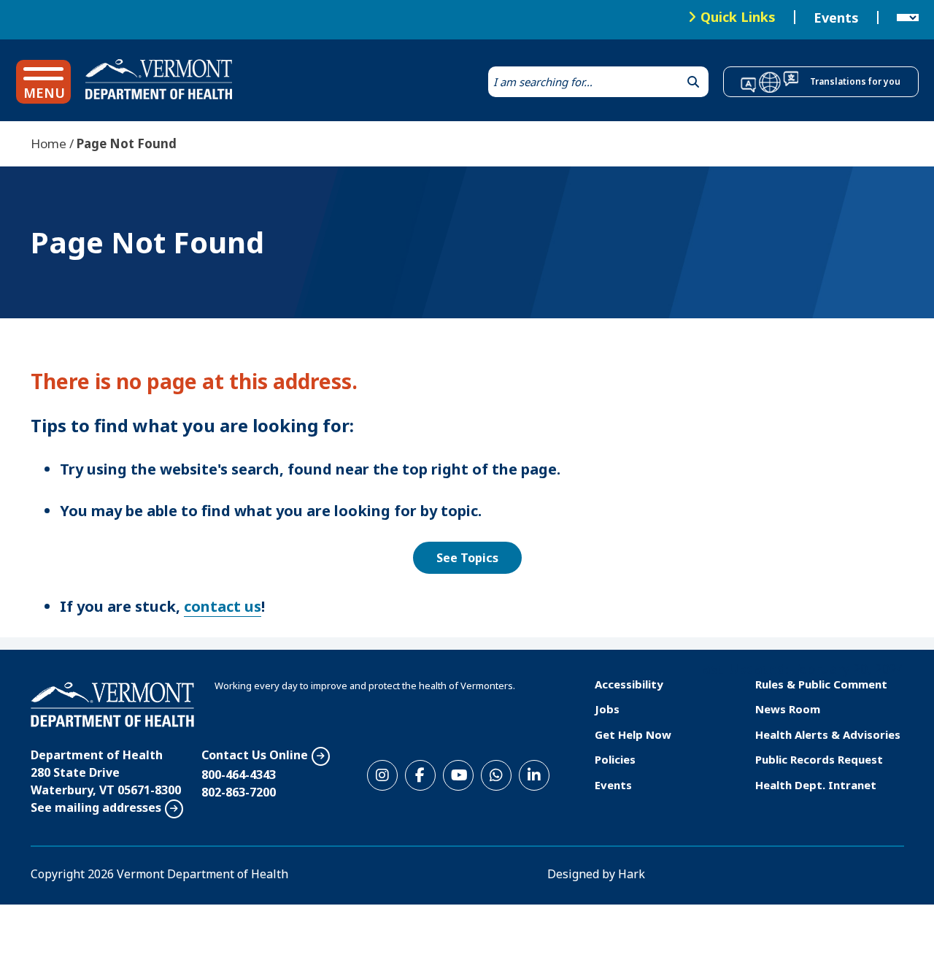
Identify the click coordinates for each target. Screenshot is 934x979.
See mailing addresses (96, 807)
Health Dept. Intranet (815, 785)
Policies (615, 759)
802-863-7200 (238, 792)
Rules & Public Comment (821, 684)
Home (48, 143)
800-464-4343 (238, 775)
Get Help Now (633, 734)
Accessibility (629, 684)
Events (836, 17)
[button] (43, 82)
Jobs (607, 709)
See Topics (467, 558)
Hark (631, 874)
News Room (787, 709)
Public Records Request (819, 759)
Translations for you (855, 81)
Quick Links (738, 17)
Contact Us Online (254, 755)
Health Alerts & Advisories (827, 734)
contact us (222, 606)
